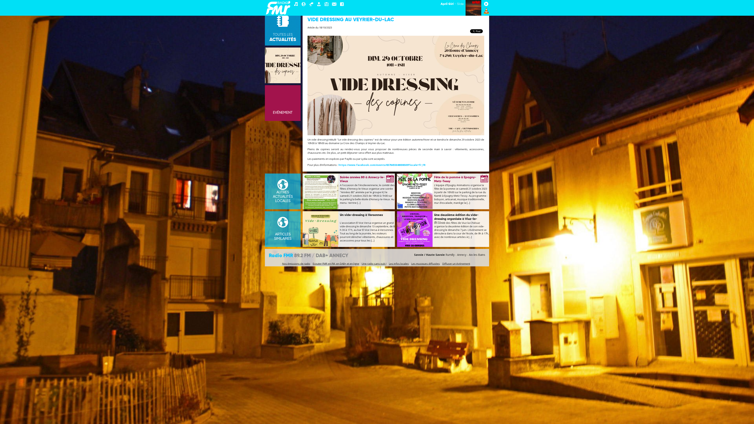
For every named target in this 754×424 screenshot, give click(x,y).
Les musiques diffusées (425, 263)
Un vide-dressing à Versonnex (361, 215)
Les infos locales (399, 263)
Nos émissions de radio (296, 263)
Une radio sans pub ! (374, 263)
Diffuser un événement (456, 263)
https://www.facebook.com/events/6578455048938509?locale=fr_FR (382, 165)
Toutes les (282, 37)
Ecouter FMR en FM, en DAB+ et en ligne (336, 263)
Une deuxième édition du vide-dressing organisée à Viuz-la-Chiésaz (456, 219)
